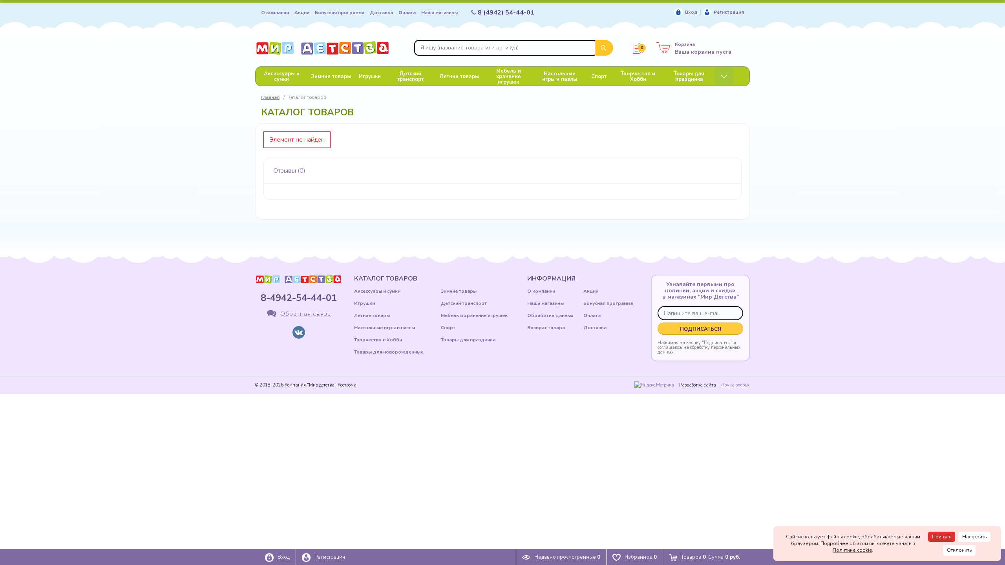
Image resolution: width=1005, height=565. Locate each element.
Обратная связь (305, 314)
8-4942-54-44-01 (299, 298)
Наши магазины (439, 12)
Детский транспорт (410, 76)
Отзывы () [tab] (289, 170)
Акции (301, 12)
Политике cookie (852, 550)
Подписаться (700, 329)
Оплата (407, 12)
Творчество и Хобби (638, 76)
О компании (275, 12)
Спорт (599, 76)
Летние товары (459, 76)
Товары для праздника (689, 76)
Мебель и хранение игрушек (508, 76)
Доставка (381, 12)
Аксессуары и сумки (282, 76)
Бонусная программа (339, 12)
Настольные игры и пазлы (559, 76)
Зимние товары (331, 76)
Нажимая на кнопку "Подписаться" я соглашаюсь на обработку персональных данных (699, 347)
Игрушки (370, 76)
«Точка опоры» (735, 385)
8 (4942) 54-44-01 (506, 12)
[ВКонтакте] (298, 332)
